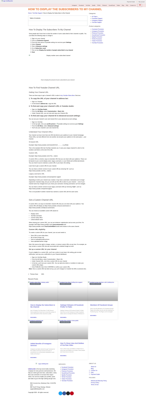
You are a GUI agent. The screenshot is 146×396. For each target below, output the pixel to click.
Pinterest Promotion (97, 33)
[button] (85, 18)
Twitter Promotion (97, 41)
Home (29, 13)
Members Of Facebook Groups (101, 305)
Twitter (118, 5)
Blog (123, 5)
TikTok (98, 5)
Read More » (33, 317)
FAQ (127, 5)
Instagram (74, 5)
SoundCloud (112, 5)
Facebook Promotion (98, 29)
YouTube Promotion (97, 42)
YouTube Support (37, 13)
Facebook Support (97, 18)
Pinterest (104, 5)
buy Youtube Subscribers (68, 95)
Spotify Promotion (97, 37)
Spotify (93, 5)
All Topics (94, 16)
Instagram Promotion (98, 31)
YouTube (88, 5)
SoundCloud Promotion (98, 35)
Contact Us (133, 5)
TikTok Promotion (97, 39)
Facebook (81, 5)
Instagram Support (97, 20)
